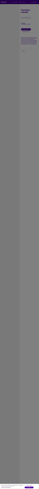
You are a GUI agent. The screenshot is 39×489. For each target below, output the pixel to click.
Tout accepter (29, 487)
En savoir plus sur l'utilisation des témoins (6, 487)
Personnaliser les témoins (29, 485)
